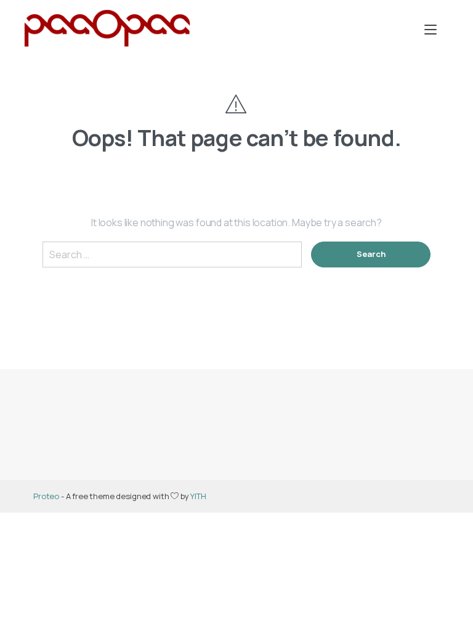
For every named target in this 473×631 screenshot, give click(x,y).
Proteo (46, 496)
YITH (198, 496)
